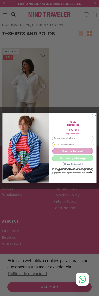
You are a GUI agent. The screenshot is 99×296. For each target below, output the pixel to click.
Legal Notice (68, 173)
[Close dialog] (93, 115)
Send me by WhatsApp (73, 158)
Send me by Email (72, 151)
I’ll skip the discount (72, 164)
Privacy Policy (62, 173)
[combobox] (55, 144)
